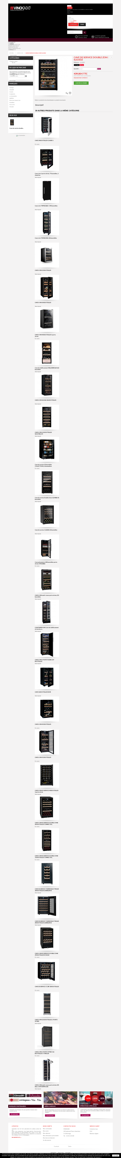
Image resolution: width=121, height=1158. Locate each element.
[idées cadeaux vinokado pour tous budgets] (60, 1104)
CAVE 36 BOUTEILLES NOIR (43, 692)
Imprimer (70, 93)
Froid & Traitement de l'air (13, 74)
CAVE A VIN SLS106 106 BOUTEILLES (45, 400)
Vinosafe (11, 106)
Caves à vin (13, 49)
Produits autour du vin (13, 62)
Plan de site (61, 1152)
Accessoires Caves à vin (13, 56)
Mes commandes (47, 1128)
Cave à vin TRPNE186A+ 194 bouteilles (46, 206)
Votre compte (70, 11)
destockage (13, 80)
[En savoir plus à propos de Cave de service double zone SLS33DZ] (13, 123)
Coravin (11, 92)
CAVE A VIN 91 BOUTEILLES (43, 757)
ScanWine (11, 102)
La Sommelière (13, 96)
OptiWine (11, 98)
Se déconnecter (47, 1140)
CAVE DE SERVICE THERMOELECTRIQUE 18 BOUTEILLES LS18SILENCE (47, 889)
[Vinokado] (20, 8)
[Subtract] (100, 69)
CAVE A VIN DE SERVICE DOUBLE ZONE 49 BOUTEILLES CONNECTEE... (46, 823)
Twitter (69, 1146)
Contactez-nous (94, 1129)
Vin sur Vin (12, 104)
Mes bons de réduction (49, 1138)
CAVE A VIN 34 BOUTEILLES (43, 302)
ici (101, 1157)
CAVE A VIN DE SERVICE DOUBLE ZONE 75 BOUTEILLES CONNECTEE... (46, 856)
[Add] (98, 69)
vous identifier (81, 9)
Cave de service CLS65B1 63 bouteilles (46, 530)
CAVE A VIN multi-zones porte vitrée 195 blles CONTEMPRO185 (47, 1085)
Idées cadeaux (12, 43)
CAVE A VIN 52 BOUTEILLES (43, 270)
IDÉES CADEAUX (50, 1106)
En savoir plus (14, 1114)
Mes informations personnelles (51, 1135)
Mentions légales (94, 1133)
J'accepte (115, 1155)
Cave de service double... (16, 128)
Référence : (77, 62)
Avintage (11, 87)
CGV (91, 1131)
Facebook (56, 1146)
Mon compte (47, 1126)
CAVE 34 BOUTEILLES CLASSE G (44, 140)
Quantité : (76, 68)
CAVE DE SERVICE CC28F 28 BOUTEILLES (47, 986)
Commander (73, 24)
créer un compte (89, 9)
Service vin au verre (13, 68)
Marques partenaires (17, 1106)
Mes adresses (46, 1133)
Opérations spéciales (88, 1106)
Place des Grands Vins (14, 100)
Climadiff (11, 89)
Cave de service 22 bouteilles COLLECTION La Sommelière (43, 465)
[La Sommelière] (20, 135)
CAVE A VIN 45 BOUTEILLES (43, 724)
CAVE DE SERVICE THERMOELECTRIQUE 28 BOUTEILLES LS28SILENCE (47, 921)
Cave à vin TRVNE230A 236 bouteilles (46, 238)
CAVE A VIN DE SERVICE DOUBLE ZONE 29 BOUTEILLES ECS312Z (46, 954)
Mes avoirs (46, 1131)
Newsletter (68, 1152)
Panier (68, 13)
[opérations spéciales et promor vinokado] (96, 1098)
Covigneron (12, 94)
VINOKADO (53, 1152)
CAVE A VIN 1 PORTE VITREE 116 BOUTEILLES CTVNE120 (44, 1052)
